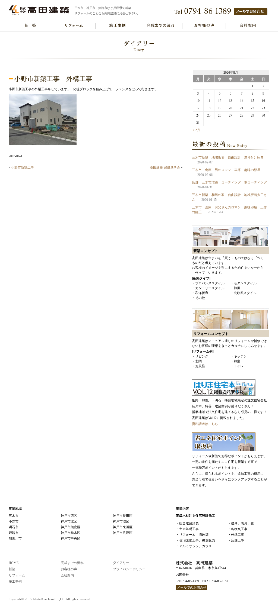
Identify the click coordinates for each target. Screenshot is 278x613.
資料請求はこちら (205, 424)
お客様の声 (204, 25)
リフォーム (17, 575)
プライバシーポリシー (129, 569)
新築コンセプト (30, 25)
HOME (13, 563)
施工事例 (117, 25)
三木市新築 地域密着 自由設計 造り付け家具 (228, 157)
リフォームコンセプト (74, 25)
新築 (12, 569)
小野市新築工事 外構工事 (53, 78)
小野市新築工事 (22, 167)
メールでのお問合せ (191, 587)
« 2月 (196, 130)
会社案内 (247, 25)
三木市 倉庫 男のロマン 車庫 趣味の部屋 (226, 170)
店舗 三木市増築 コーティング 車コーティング (229, 182)
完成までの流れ (160, 25)
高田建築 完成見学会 (165, 167)
